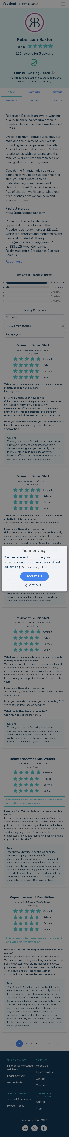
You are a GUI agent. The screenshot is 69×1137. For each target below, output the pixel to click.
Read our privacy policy (34, 567)
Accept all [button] (34, 576)
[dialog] (34, 568)
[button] (34, 585)
